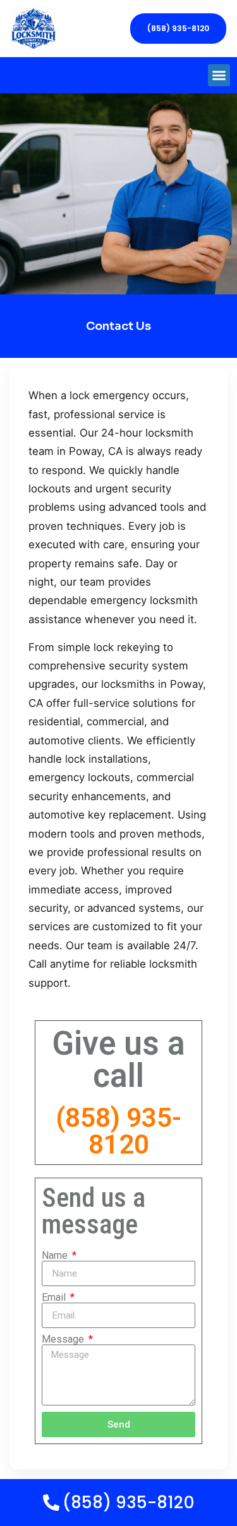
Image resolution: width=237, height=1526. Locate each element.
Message (64, 1339)
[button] (219, 75)
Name (56, 1256)
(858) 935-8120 (118, 1131)
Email (55, 1297)
